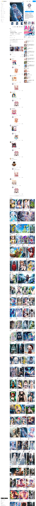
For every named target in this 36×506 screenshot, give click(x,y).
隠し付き (13, 56)
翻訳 (12, 160)
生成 (27, 1)
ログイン (34, 1)
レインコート (14, 35)
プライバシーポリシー (3, 504)
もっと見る (33, 37)
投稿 (29, 1)
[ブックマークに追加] (19, 26)
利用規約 (2, 503)
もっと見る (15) (16, 195)
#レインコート (11, 37)
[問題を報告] (17, 65)
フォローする (29, 11)
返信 (19, 65)
